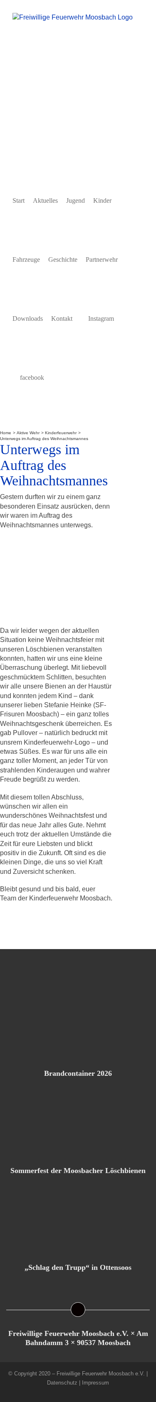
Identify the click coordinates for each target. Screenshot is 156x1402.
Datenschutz (62, 1383)
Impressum (95, 1383)
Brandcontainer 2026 (78, 1073)
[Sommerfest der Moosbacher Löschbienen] (78, 1120)
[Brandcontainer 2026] (78, 1022)
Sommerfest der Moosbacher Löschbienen (78, 1170)
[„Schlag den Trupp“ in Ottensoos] (78, 1216)
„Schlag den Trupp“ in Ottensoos (78, 1267)
